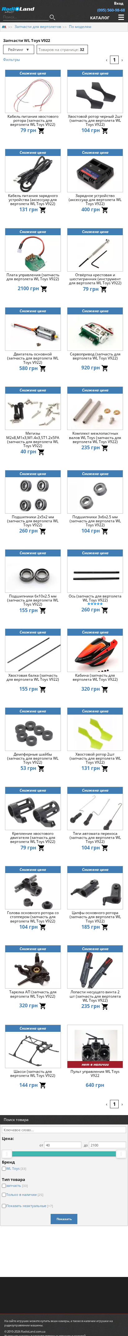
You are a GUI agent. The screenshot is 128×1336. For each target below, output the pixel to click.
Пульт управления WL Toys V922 (95, 1073)
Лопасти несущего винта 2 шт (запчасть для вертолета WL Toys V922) (95, 996)
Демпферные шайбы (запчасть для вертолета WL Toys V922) (32, 758)
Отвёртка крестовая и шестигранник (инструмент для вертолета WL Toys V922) (95, 279)
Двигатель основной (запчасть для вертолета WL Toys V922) (32, 358)
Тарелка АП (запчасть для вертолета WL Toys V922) (33, 994)
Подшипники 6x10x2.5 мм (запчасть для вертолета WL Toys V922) (32, 600)
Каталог (99, 18)
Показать (64, 1219)
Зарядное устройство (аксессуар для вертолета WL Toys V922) (95, 200)
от (41, 1145)
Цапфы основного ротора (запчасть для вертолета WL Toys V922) (95, 917)
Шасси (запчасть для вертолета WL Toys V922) (32, 1073)
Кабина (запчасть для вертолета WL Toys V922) (95, 677)
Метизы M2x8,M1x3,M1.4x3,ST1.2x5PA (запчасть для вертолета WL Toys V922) (32, 439)
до (86, 1145)
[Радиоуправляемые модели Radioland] (4, 26)
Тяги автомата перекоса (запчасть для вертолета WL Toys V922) (95, 837)
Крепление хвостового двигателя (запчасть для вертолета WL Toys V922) (32, 837)
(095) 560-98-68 (111, 10)
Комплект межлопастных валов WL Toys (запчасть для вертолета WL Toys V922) (95, 437)
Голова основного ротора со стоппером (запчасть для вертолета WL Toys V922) (33, 917)
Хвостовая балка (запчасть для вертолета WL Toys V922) (33, 677)
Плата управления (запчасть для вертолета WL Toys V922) (33, 277)
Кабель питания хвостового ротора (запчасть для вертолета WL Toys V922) (32, 120)
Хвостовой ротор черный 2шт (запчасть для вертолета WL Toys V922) (95, 120)
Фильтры (11, 59)
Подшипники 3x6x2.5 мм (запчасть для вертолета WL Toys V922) (95, 521)
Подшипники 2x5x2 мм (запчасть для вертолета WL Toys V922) (32, 521)
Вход (118, 3)
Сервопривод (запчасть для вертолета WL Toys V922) (95, 356)
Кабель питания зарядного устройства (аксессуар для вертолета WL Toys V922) (33, 200)
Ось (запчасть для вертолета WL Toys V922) (95, 598)
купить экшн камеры (54, 1321)
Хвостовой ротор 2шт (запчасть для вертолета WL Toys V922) (95, 758)
